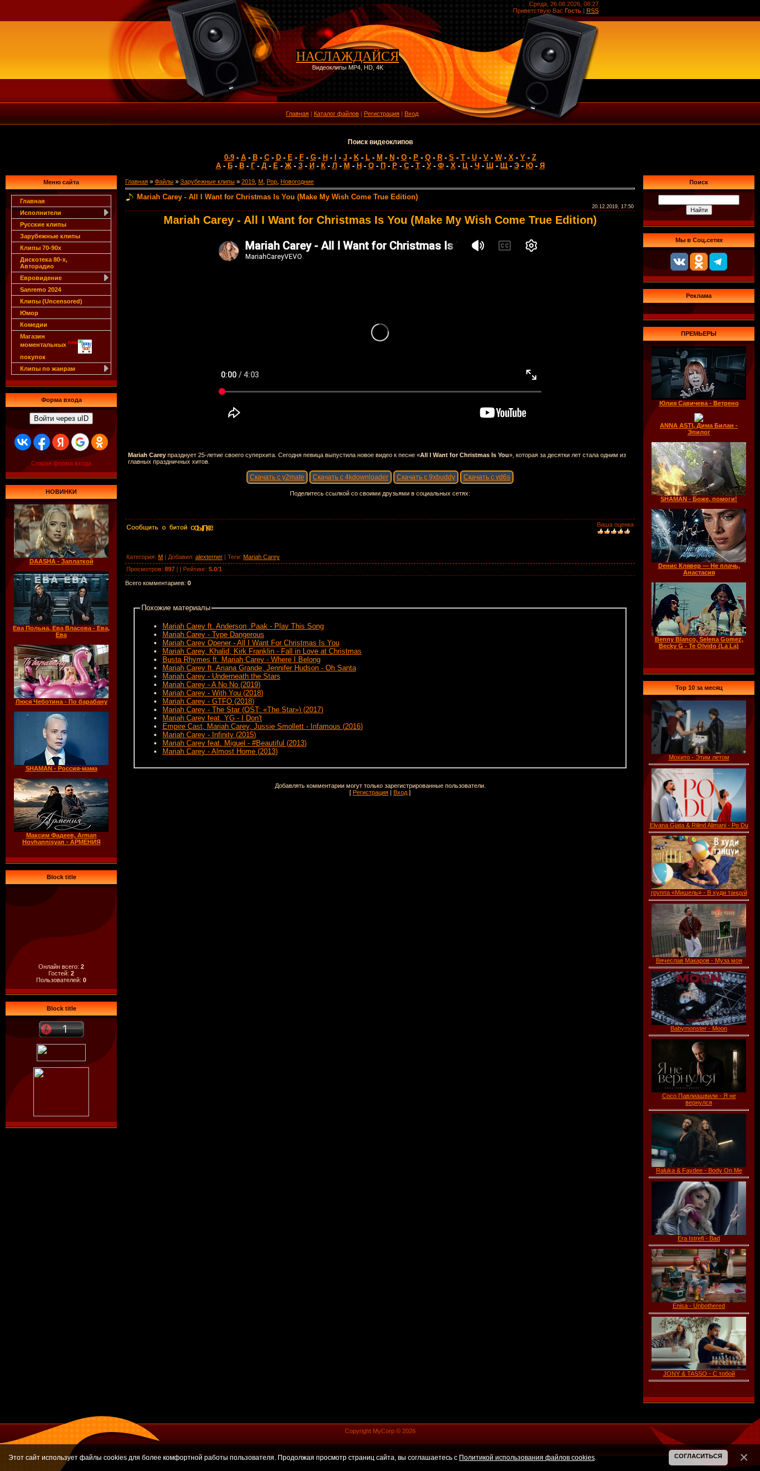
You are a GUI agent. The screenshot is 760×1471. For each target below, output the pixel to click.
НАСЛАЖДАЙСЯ (347, 56)
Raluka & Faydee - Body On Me (699, 1170)
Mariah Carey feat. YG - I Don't (212, 718)
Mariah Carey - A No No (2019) (211, 684)
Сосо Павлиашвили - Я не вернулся (699, 1099)
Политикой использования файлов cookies (527, 1457)
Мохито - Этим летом (699, 757)
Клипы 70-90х (40, 247)
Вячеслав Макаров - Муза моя (699, 960)
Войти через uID (61, 418)
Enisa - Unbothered (699, 1305)
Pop (272, 181)
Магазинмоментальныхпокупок (49, 346)
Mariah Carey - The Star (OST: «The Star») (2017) (242, 709)
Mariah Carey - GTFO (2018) (208, 701)
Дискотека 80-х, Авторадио (43, 262)
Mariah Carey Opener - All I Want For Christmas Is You (250, 643)
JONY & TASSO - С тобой (699, 1373)
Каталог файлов (336, 113)
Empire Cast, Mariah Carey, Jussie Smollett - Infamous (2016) (262, 726)
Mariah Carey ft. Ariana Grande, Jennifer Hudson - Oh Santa (259, 668)
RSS (592, 10)
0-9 (229, 157)
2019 (248, 181)
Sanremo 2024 (40, 289)
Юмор (29, 313)
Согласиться (698, 1456)
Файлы (164, 181)
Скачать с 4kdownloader (350, 477)
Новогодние (297, 181)
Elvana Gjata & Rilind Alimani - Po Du (699, 825)
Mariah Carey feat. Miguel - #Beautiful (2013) (234, 743)
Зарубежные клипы (50, 236)
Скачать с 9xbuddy (426, 477)
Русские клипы (43, 224)
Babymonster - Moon (698, 1028)
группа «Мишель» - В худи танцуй (699, 892)
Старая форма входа (61, 463)
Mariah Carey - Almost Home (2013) (220, 751)
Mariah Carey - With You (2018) (212, 693)
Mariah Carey (261, 556)
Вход (411, 113)
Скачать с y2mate (277, 477)
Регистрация (381, 113)
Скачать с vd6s (486, 477)
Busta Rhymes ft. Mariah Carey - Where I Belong (241, 659)
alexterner (209, 556)
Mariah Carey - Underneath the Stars (221, 676)
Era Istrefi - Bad (699, 1238)
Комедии (33, 324)
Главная (297, 113)
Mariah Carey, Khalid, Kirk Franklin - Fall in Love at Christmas (262, 651)
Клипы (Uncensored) (51, 301)
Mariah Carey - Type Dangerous (213, 634)
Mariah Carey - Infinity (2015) (209, 734)
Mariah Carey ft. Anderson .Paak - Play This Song (243, 626)
